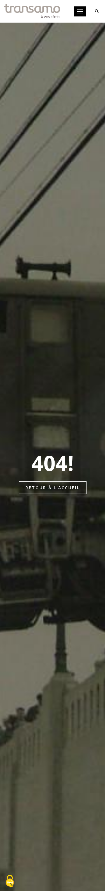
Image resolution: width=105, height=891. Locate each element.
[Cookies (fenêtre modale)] (10, 881)
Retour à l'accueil (52, 487)
